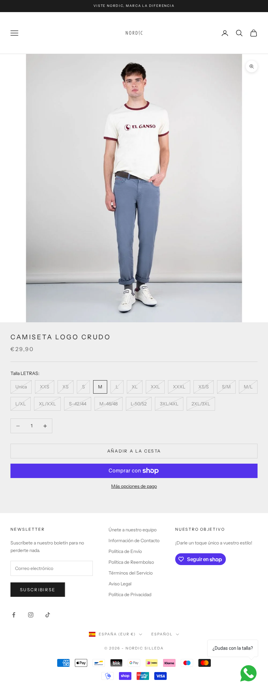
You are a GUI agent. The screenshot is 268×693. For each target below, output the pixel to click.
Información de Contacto (134, 540)
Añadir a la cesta (134, 450)
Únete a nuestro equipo (133, 530)
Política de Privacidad (130, 594)
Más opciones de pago (134, 486)
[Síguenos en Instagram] (30, 615)
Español (162, 634)
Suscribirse (38, 589)
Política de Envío (125, 551)
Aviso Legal (120, 584)
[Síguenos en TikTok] (47, 615)
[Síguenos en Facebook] (13, 615)
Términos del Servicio (131, 573)
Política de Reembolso (131, 562)
